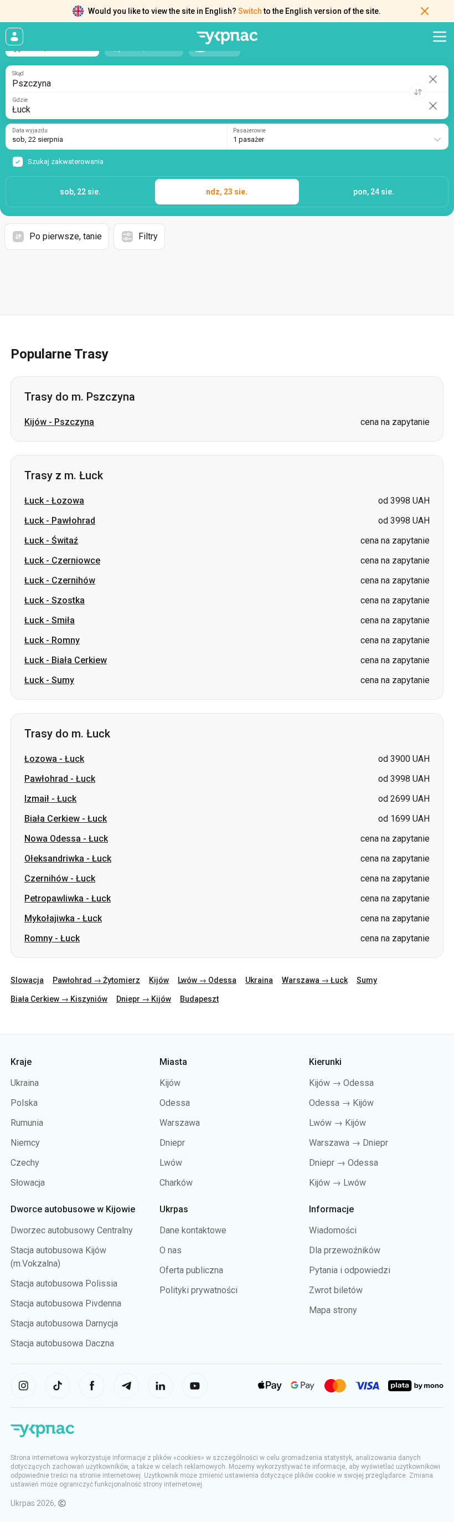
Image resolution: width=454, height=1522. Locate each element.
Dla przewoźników (344, 1250)
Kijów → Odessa (341, 1083)
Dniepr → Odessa (343, 1162)
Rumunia (27, 1123)
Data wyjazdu (30, 131)
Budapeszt (199, 999)
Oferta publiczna (191, 1270)
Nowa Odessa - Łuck (66, 838)
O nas (170, 1250)
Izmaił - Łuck (50, 798)
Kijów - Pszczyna (59, 422)
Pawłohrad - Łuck (59, 778)
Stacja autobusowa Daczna (62, 1343)
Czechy (25, 1162)
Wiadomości (333, 1230)
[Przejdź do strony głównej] (227, 38)
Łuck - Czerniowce (62, 560)
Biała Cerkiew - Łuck (65, 818)
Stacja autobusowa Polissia (64, 1283)
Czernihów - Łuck (59, 878)
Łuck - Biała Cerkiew (65, 660)
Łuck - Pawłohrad (59, 520)
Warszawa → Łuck (315, 980)
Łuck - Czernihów (59, 580)
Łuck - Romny (52, 640)
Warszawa (179, 1123)
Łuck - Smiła (49, 620)
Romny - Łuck (52, 938)
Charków (176, 1182)
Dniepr (172, 1142)
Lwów (170, 1162)
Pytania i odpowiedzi (349, 1270)
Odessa (174, 1103)
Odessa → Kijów (341, 1103)
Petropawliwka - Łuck (67, 898)
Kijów (159, 980)
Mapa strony (333, 1310)
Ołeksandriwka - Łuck (67, 858)
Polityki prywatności (198, 1290)
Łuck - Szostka (54, 600)
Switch (250, 11)
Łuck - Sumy (49, 680)
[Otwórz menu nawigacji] (439, 36)
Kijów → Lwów (337, 1182)
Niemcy (25, 1142)
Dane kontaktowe (192, 1230)
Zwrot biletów (336, 1290)
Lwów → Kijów (337, 1123)
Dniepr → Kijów (143, 999)
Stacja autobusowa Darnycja (64, 1323)
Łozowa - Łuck (54, 759)
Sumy (367, 980)
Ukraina (259, 980)
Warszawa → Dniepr (348, 1142)
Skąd (18, 73)
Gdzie (20, 100)
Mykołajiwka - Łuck (63, 918)
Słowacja (28, 1182)
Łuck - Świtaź (51, 540)
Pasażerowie (249, 131)
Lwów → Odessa (207, 980)
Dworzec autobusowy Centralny (72, 1230)
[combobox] (338, 136)
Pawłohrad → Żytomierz (96, 980)
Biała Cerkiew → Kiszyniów (59, 999)
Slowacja (27, 980)
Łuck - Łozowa (54, 500)
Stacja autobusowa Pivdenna (66, 1303)
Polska (24, 1103)
